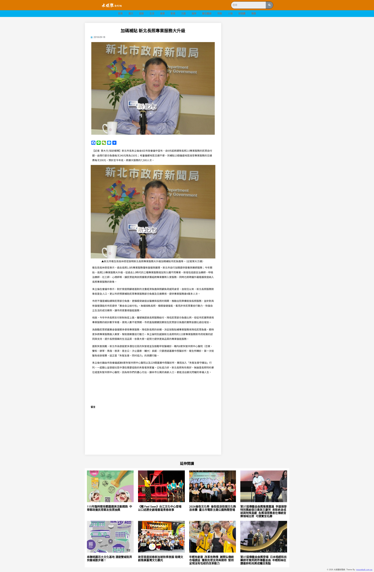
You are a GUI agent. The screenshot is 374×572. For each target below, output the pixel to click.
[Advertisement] (258, 43)
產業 (162, 13)
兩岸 (194, 13)
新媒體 (241, 13)
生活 (152, 13)
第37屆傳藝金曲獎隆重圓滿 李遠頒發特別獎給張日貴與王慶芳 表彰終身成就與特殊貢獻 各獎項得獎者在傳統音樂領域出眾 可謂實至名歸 (263, 511)
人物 (230, 13)
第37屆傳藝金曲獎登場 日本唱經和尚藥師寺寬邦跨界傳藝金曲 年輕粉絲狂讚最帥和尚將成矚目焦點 (263, 560)
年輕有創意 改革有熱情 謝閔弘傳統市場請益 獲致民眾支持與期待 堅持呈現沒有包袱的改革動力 (211, 560)
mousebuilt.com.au (364, 569)
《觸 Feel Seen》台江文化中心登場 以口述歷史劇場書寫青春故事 (159, 508)
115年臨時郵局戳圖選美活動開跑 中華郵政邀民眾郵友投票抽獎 (109, 508)
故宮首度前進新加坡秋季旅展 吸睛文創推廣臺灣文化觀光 (160, 558)
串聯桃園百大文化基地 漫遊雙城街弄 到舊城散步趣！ (109, 558)
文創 (183, 13)
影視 (173, 13)
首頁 (120, 13)
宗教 (219, 13)
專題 (253, 13)
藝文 (131, 13)
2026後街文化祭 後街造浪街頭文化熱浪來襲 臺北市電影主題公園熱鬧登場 (212, 508)
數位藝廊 (207, 13)
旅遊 (141, 13)
